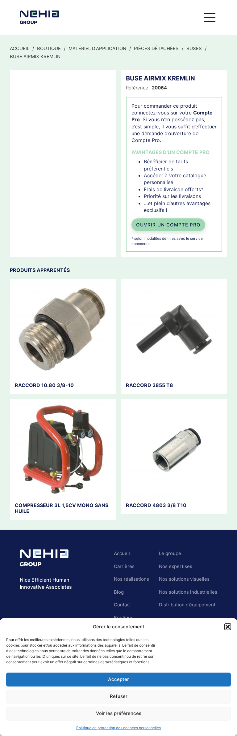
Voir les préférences (118, 713)
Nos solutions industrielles (188, 592)
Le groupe (170, 553)
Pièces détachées (156, 48)
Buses (194, 48)
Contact (122, 605)
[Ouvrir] (209, 17)
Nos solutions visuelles (184, 579)
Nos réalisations (131, 579)
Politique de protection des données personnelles (118, 727)
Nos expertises (175, 566)
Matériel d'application (97, 48)
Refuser (118, 696)
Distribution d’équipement (187, 605)
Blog (119, 592)
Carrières (124, 566)
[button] (228, 627)
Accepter (118, 679)
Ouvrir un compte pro (168, 225)
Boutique (49, 48)
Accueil (19, 48)
